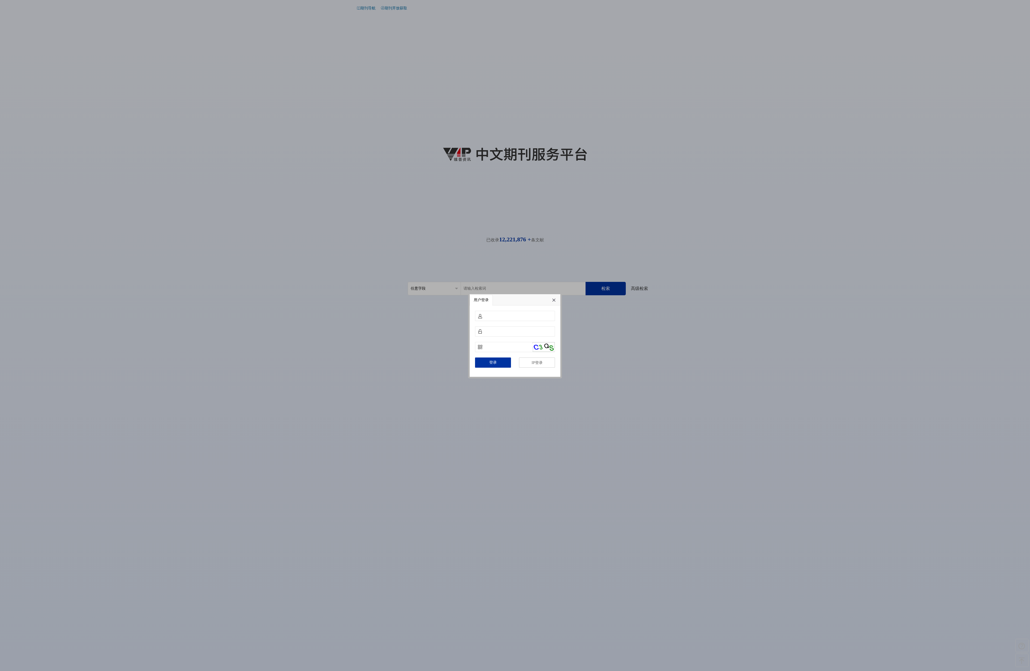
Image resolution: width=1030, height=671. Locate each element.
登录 (493, 362)
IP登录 (537, 363)
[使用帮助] (1022, 645)
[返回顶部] (1022, 660)
